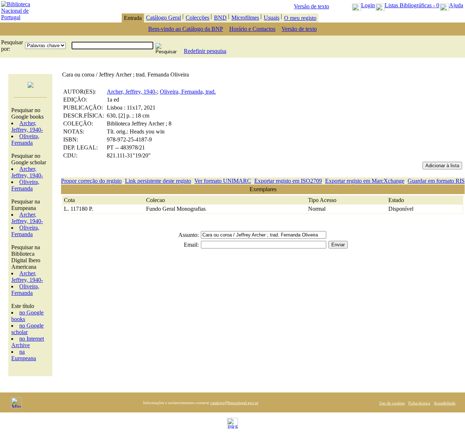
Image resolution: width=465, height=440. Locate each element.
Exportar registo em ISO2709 (288, 181)
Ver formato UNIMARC (222, 181)
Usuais (271, 18)
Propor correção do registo (91, 181)
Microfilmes (245, 18)
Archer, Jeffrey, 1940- (27, 126)
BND (220, 18)
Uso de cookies (392, 403)
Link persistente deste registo (158, 181)
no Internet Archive (27, 342)
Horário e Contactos (252, 29)
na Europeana (23, 355)
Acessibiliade (445, 403)
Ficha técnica (419, 403)
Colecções (197, 18)
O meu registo (300, 18)
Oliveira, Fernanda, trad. (188, 92)
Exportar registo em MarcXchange (364, 181)
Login (368, 5)
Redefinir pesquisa (205, 51)
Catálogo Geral (163, 18)
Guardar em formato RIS (436, 181)
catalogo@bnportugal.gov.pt (234, 402)
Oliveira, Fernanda (25, 139)
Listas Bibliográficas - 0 (412, 5)
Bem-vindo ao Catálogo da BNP (185, 29)
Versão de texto (311, 6)
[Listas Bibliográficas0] (380, 5)
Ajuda (456, 5)
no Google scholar (27, 328)
